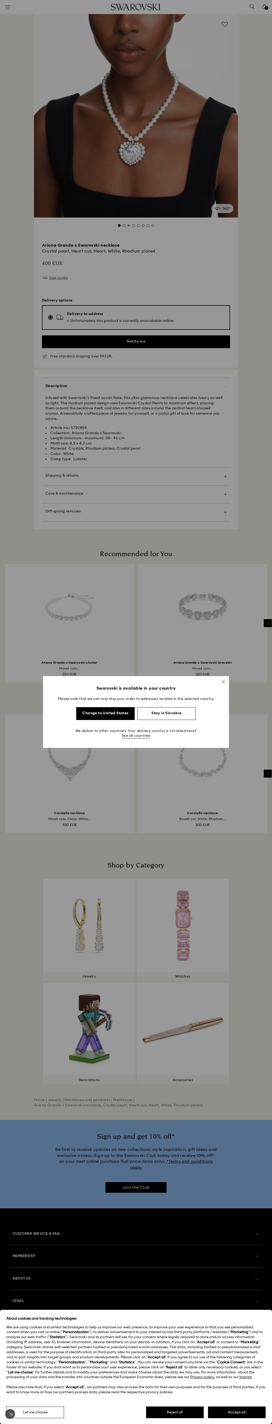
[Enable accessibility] (10, 1414)
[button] (223, 681)
